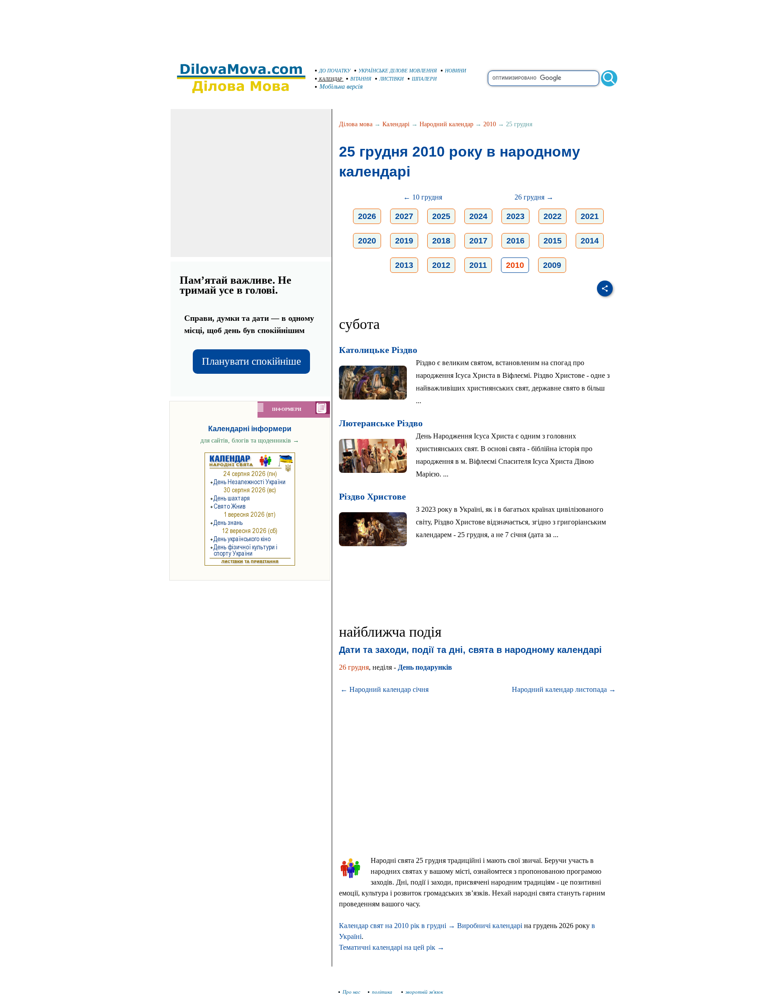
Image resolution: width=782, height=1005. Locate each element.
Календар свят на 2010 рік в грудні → (397, 925)
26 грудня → (534, 197)
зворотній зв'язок (424, 992)
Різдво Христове (372, 496)
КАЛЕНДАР (330, 78)
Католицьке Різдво (378, 350)
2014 (590, 240)
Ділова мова (355, 124)
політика (383, 992)
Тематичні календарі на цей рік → (391, 947)
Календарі (396, 124)
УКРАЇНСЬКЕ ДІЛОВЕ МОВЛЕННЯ (397, 70)
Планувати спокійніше (251, 361)
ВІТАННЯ (360, 78)
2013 (404, 265)
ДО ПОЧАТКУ (335, 70)
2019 (404, 240)
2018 (441, 240)
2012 (441, 265)
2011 (478, 265)
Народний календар (446, 124)
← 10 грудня (422, 197)
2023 (515, 216)
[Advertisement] (391, 27)
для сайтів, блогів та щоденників (249, 440)
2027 (404, 216)
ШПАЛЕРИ (424, 78)
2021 (590, 216)
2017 (478, 240)
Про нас (351, 992)
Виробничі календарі (489, 925)
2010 (489, 124)
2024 (478, 216)
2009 (552, 265)
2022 (553, 216)
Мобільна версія (341, 86)
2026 (367, 216)
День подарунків (425, 667)
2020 (367, 240)
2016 (515, 240)
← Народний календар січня (384, 689)
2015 (553, 240)
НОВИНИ (455, 70)
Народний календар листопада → (564, 689)
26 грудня (354, 667)
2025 (441, 216)
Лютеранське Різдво (381, 423)
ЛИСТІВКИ (391, 78)
